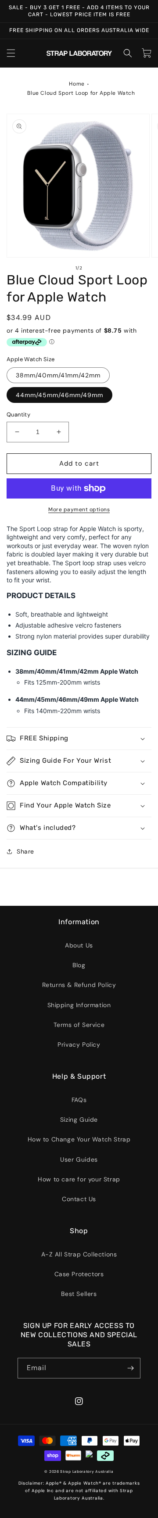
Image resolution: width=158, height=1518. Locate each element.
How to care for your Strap (79, 1179)
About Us (79, 945)
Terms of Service (79, 1025)
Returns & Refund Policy (79, 985)
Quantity (18, 414)
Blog (78, 965)
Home (76, 83)
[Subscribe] (130, 1368)
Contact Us (79, 1199)
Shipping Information (79, 1005)
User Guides (79, 1159)
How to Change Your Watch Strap (79, 1139)
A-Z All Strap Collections (79, 1254)
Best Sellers (79, 1294)
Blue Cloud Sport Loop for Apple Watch (81, 93)
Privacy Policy (78, 1044)
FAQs (79, 1100)
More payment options (79, 509)
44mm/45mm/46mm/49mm (59, 395)
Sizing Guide (79, 1119)
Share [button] (25, 851)
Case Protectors (79, 1274)
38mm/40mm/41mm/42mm (58, 375)
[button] (11, 53)
